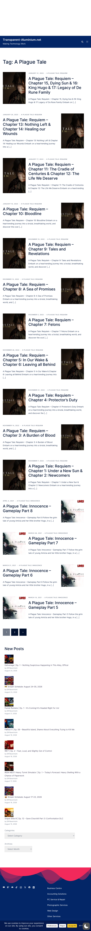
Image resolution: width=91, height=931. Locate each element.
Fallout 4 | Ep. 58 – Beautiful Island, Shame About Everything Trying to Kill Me (39, 729)
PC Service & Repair (56, 899)
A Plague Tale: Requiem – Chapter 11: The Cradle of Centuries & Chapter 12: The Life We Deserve (53, 171)
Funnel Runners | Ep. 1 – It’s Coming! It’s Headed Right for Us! (32, 708)
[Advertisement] (45, 18)
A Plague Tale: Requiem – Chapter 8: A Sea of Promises (29, 286)
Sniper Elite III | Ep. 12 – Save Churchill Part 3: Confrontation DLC (34, 818)
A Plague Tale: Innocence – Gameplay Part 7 (52, 540)
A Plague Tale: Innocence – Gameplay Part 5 (52, 605)
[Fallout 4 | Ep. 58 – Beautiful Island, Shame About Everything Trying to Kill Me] (9, 723)
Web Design (52, 911)
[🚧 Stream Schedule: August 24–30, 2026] (9, 680)
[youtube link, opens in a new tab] (4, 887)
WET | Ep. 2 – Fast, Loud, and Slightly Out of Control (28, 751)
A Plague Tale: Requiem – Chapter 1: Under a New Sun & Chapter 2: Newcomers (55, 471)
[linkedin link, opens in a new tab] (34, 887)
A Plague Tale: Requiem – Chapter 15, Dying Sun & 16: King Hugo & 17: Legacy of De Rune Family (54, 85)
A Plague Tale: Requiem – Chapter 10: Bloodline (25, 211)
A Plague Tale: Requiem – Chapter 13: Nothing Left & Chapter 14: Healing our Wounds (27, 127)
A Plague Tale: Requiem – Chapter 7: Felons (51, 322)
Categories (9, 830)
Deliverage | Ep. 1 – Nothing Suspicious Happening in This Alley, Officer (36, 665)
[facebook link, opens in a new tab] (29, 887)
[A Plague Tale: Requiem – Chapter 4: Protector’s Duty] (14, 402)
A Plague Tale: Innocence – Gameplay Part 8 (27, 508)
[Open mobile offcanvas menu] (87, 42)
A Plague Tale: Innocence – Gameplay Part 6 (27, 572)
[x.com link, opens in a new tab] (25, 887)
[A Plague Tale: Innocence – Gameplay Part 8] (72, 511)
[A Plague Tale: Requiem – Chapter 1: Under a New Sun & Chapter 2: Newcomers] (14, 475)
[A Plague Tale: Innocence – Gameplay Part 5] (14, 607)
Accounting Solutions (56, 894)
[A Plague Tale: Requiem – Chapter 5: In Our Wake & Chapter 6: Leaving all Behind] (72, 364)
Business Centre (54, 888)
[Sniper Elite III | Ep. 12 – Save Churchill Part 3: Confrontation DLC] (9, 812)
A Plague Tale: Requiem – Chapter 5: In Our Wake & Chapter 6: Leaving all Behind (29, 360)
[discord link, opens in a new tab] (12, 887)
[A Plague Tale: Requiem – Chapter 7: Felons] (14, 326)
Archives (8, 844)
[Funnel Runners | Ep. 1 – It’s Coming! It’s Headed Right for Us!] (9, 702)
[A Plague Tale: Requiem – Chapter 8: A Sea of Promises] (72, 291)
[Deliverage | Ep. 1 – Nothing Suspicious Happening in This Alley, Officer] (9, 659)
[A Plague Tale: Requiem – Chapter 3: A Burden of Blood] (72, 437)
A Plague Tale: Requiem (57, 73)
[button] (86, 926)
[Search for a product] (82, 42)
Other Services (53, 916)
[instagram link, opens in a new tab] (21, 887)
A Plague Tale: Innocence (28, 501)
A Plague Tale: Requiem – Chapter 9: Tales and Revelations (51, 249)
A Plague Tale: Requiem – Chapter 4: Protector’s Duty (52, 397)
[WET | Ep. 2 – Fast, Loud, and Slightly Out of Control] (9, 744)
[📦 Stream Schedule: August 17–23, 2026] (9, 790)
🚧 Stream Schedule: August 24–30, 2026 (23, 686)
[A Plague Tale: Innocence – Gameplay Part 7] (14, 543)
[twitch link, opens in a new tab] (8, 887)
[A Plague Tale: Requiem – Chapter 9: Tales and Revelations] (14, 253)
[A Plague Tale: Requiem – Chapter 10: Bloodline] (72, 216)
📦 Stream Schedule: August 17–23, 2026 (23, 797)
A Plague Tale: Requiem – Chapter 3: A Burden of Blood (29, 433)
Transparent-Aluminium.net (22, 39)
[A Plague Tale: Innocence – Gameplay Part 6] (72, 575)
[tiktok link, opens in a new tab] (17, 887)
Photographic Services (57, 905)
